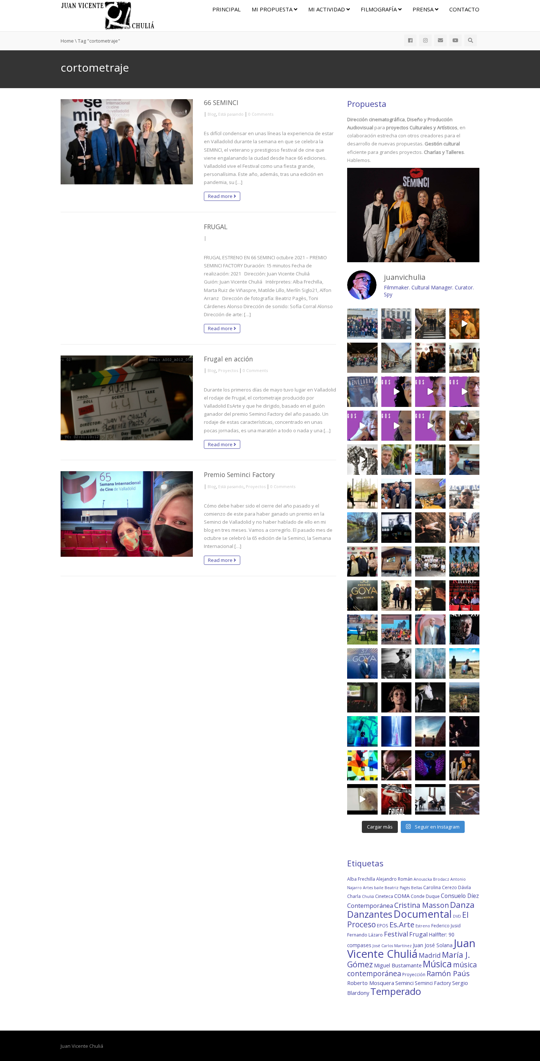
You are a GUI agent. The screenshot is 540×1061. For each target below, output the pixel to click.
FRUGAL (215, 226)
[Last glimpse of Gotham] (464, 697)
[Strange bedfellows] (396, 459)
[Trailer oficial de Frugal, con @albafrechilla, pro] (362, 799)
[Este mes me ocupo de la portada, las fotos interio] (464, 595)
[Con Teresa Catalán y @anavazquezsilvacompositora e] (464, 459)
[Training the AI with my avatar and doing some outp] (396, 663)
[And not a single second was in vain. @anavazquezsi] (362, 494)
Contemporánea (370, 905)
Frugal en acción (228, 358)
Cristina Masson (421, 905)
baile (379, 887)
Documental (422, 914)
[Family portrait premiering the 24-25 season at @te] (464, 561)
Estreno (422, 925)
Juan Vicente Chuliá (411, 948)
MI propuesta (273, 9)
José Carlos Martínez (392, 945)
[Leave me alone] (396, 561)
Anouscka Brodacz (431, 879)
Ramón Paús (448, 973)
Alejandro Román (394, 879)
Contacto (464, 9)
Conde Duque (425, 896)
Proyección (413, 974)
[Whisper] (430, 697)
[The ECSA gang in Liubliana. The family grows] (362, 358)
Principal (226, 9)
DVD (457, 916)
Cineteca (384, 896)
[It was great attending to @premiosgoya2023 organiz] (362, 663)
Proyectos (228, 370)
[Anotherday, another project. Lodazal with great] (464, 663)
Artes (368, 887)
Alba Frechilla (361, 879)
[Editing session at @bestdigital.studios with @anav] (396, 527)
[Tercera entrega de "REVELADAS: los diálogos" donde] (362, 426)
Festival (396, 934)
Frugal (418, 934)
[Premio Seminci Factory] (127, 514)
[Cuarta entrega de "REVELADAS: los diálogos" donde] (464, 391)
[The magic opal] (362, 731)
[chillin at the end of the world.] (430, 731)
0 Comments (260, 114)
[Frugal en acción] (127, 398)
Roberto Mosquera (370, 982)
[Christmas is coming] (430, 323)
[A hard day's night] (362, 595)
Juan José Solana (433, 945)
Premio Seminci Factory (239, 474)
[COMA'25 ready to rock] (362, 459)
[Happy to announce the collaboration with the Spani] (430, 629)
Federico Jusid (446, 926)
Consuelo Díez (460, 896)
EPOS (382, 926)
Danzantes (369, 914)
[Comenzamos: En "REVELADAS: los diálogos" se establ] (430, 426)
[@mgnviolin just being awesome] (396, 765)
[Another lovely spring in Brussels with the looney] (362, 323)
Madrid (430, 955)
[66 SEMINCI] (127, 141)
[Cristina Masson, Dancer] (396, 697)
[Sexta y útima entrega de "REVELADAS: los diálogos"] (396, 391)
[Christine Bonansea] (396, 731)
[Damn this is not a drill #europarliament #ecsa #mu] (430, 494)
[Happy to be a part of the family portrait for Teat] (396, 629)
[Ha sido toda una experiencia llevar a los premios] (362, 561)
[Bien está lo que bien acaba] (464, 323)
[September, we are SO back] (464, 426)
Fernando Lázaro (365, 935)
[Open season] (362, 629)
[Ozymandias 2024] (430, 595)
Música (437, 964)
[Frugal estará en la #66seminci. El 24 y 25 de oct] (396, 799)
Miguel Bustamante (398, 965)
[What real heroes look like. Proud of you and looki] (464, 527)
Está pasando (231, 114)
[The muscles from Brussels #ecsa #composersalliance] (396, 494)
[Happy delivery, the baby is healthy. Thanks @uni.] (362, 391)
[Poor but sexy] (362, 765)
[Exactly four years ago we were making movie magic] (430, 459)
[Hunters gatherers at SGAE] (430, 561)
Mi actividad (327, 9)
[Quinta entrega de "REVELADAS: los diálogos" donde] (430, 391)
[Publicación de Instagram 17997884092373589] (430, 799)
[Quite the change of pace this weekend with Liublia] (396, 358)
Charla (354, 896)
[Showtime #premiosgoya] (396, 595)
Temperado (395, 991)
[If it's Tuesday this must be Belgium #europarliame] (464, 494)
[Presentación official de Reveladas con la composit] (464, 358)
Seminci (404, 982)
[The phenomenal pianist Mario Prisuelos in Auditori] (464, 799)
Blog (212, 114)
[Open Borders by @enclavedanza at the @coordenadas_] (430, 527)
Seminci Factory (433, 982)
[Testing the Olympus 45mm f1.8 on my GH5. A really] (430, 765)
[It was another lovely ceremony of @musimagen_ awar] (430, 358)
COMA (402, 895)
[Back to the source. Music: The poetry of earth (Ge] (362, 527)
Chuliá (368, 896)
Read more (221, 196)
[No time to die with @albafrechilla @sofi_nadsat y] (464, 765)
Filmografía (379, 9)
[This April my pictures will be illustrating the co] (464, 629)
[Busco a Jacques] (396, 323)
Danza (462, 904)
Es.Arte (401, 924)
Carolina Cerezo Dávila (447, 887)
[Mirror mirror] (430, 663)
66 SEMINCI (221, 102)
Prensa (424, 9)
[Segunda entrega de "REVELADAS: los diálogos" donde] (396, 426)
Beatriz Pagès (397, 887)
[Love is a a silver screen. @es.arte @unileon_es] (362, 697)
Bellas (416, 887)
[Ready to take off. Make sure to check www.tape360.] (464, 731)
